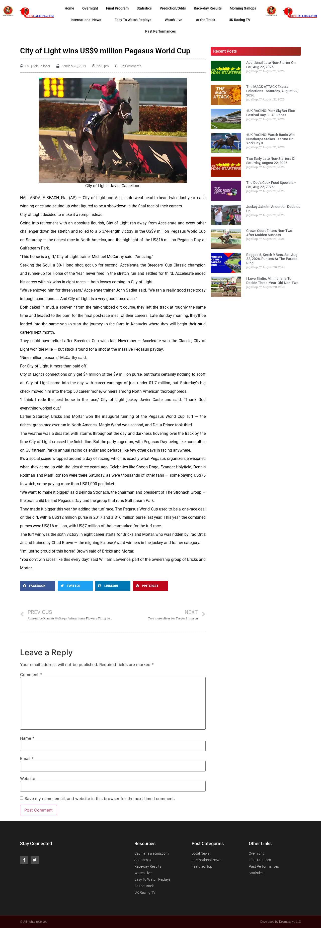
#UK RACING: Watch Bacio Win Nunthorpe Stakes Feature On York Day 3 (270, 139)
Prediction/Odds (173, 8)
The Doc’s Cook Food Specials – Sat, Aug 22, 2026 (271, 185)
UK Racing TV (239, 20)
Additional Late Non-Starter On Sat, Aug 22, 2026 (271, 65)
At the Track (205, 20)
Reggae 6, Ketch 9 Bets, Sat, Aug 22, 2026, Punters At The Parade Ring (271, 259)
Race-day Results (208, 8)
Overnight (90, 8)
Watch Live (173, 20)
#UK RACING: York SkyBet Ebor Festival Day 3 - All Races (270, 113)
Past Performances (160, 31)
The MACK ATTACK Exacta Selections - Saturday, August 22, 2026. (272, 91)
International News (86, 20)
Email (27, 758)
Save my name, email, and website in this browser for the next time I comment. (100, 799)
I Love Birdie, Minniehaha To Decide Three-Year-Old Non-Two (272, 281)
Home (69, 8)
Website (27, 778)
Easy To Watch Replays (133, 20)
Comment (31, 675)
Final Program (117, 8)
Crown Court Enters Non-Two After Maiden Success (269, 233)
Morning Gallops (243, 8)
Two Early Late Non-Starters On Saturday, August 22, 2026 (271, 161)
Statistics (144, 8)
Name (27, 738)
